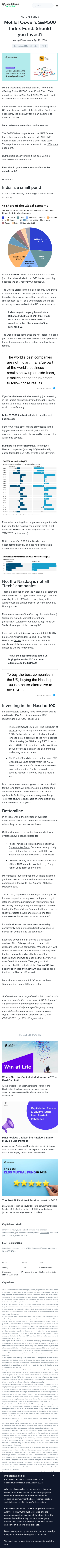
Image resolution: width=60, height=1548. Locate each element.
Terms (41, 1263)
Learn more (44, 1233)
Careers (24, 1263)
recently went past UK (32, 281)
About (4, 1263)
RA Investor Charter (29, 1272)
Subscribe (13, 1011)
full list (17, 640)
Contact (24, 1267)
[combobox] (43, 5)
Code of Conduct (46, 1267)
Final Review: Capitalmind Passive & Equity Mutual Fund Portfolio (28, 1139)
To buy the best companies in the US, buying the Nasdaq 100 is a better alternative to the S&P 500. (30, 682)
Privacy (5, 1267)
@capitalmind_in (11, 984)
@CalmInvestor (33, 984)
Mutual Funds (30, 17)
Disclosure (6, 1272)
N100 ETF (33, 727)
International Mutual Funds (25, 46)
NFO (44, 46)
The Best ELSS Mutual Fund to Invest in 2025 (29, 1200)
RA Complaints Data (47, 1272)
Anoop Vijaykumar (22, 40)
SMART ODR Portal (10, 1275)
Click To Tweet (44, 388)
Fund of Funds (21, 758)
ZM (12, 909)
